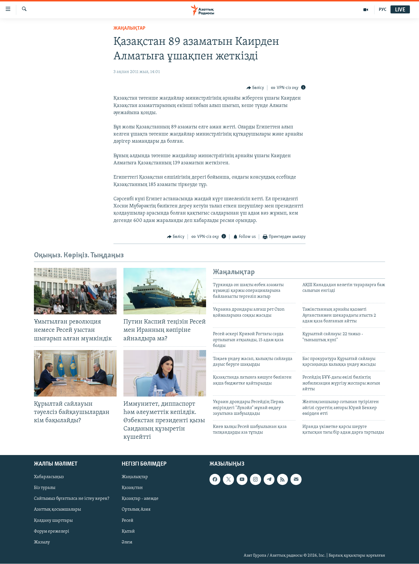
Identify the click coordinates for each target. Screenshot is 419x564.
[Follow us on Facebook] (215, 479)
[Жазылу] (295, 479)
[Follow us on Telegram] (269, 479)
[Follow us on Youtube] (242, 479)
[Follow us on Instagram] (255, 479)
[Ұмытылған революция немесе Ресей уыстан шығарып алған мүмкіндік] (75, 291)
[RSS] (282, 479)
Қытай (128, 531)
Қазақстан (132, 488)
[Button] (255, 88)
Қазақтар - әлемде (140, 499)
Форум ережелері (51, 531)
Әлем (127, 542)
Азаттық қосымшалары (57, 510)
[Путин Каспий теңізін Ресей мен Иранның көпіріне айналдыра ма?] (164, 291)
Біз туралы (44, 488)
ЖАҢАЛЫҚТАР (129, 28)
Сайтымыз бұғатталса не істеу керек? (71, 499)
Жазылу (42, 542)
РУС (383, 9)
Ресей (127, 520)
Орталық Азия (136, 510)
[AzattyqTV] (366, 9)
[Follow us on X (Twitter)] (228, 479)
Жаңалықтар (135, 477)
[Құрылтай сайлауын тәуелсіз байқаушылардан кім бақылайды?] (75, 373)
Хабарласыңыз (49, 477)
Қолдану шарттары (53, 520)
